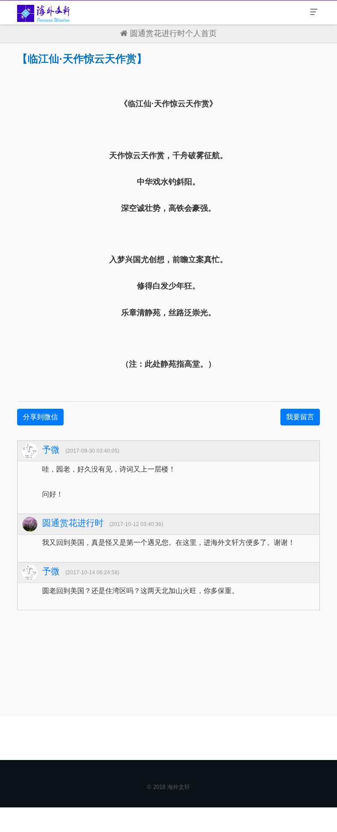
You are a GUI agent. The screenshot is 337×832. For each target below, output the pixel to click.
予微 (51, 449)
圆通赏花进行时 (73, 523)
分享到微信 (40, 417)
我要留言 (300, 417)
